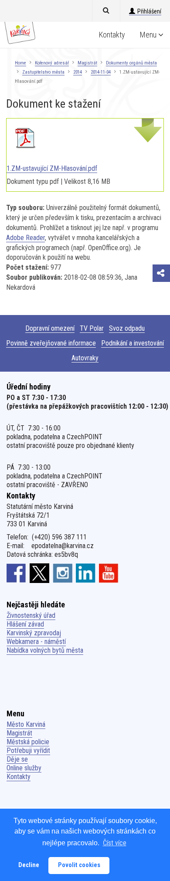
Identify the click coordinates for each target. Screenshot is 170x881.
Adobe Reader (25, 238)
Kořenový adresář (52, 63)
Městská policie (28, 742)
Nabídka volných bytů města (45, 650)
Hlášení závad (25, 624)
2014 (77, 72)
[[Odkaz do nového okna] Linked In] (85, 572)
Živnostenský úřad (31, 615)
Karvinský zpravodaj (34, 633)
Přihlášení (149, 11)
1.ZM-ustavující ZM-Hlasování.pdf (52, 168)
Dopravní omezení (50, 328)
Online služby (24, 768)
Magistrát (87, 63)
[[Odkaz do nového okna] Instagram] (62, 572)
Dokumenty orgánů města (131, 63)
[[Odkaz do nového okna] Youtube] (109, 572)
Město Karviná (26, 724)
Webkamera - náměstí (36, 641)
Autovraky (85, 358)
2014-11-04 (101, 72)
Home (20, 63)
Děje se (17, 759)
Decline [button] (28, 865)
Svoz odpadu (127, 328)
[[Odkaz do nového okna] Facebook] (16, 572)
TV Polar (92, 328)
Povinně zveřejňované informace (51, 343)
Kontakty (112, 34)
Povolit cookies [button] (79, 865)
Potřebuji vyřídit (28, 750)
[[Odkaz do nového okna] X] (39, 572)
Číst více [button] (114, 843)
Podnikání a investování (132, 343)
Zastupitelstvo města (43, 72)
